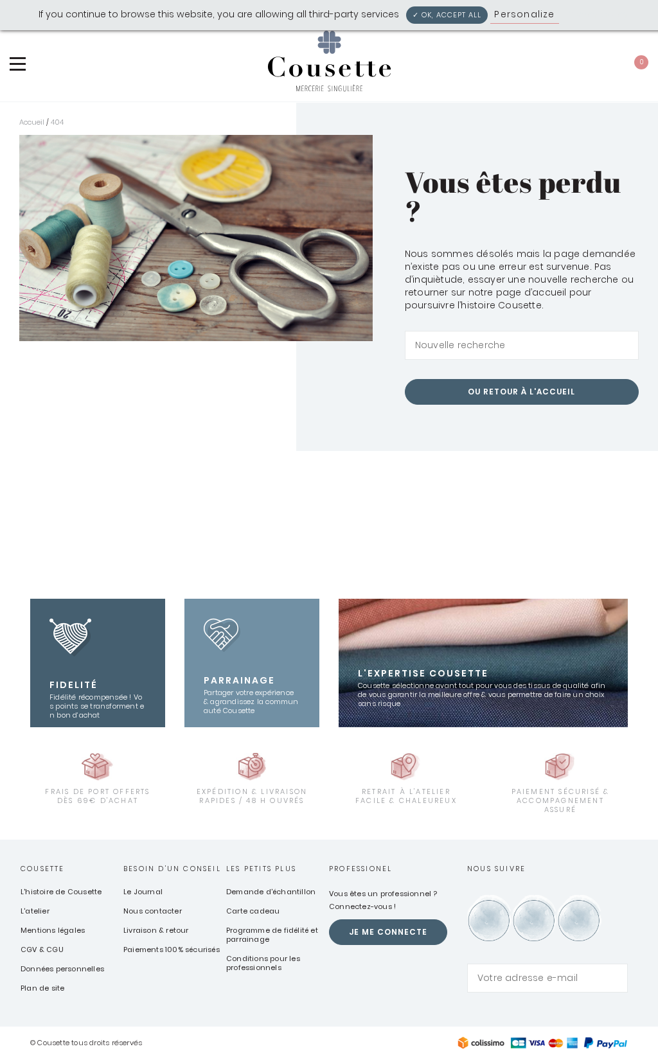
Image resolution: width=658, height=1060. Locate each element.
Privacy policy (596, 14)
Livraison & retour (156, 930)
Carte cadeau (253, 910)
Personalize (524, 14)
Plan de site (42, 988)
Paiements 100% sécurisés (171, 949)
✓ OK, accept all (447, 15)
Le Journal (143, 891)
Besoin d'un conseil (172, 868)
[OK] (617, 345)
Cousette (43, 868)
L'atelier (35, 910)
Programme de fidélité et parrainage (272, 935)
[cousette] (329, 61)
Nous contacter (152, 910)
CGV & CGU (42, 949)
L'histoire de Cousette (61, 891)
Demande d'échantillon (271, 891)
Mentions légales (53, 930)
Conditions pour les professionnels (263, 963)
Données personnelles (62, 968)
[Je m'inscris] (615, 978)
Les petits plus (261, 868)
